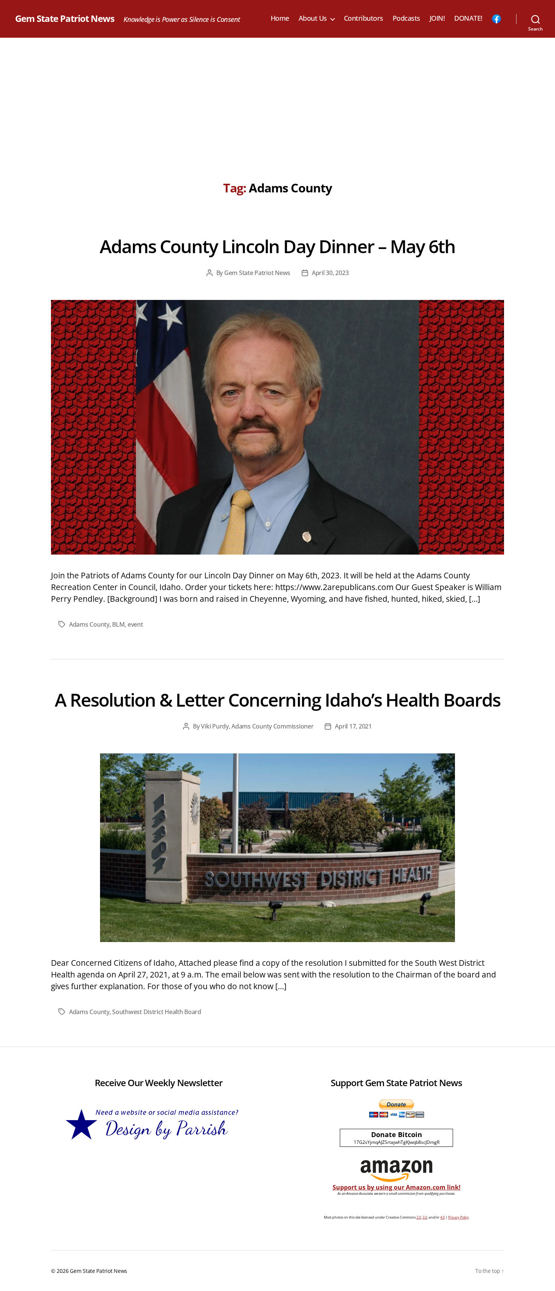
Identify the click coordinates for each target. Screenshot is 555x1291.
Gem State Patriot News (64, 18)
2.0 (418, 1217)
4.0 (442, 1217)
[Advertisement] (277, 94)
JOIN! (437, 18)
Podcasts (406, 18)
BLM (118, 624)
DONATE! (468, 18)
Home (280, 18)
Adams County (89, 624)
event (135, 624)
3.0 (424, 1217)
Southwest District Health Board (156, 1012)
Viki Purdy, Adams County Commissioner (257, 726)
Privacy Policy (458, 1217)
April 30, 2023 (330, 273)
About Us (313, 18)
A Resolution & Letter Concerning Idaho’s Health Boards (277, 699)
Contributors (363, 18)
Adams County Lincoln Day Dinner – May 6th (277, 246)
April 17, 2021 (353, 726)
